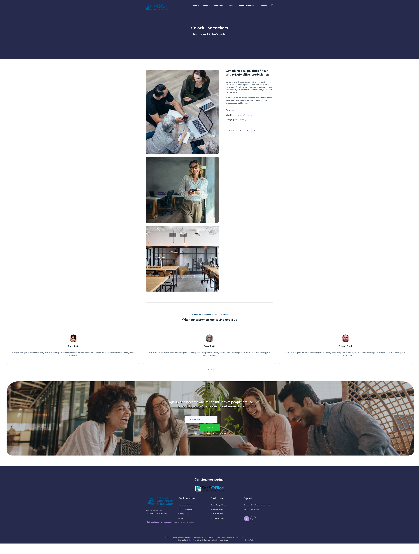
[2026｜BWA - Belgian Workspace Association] (156, 7)
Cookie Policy (249, 540)
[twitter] (241, 130)
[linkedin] (253, 518)
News (180, 518)
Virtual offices (217, 514)
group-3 (204, 34)
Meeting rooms (217, 518)
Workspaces (183, 514)
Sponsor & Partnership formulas (257, 505)
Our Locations (184, 505)
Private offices (217, 509)
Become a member (186, 522)
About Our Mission (185, 509)
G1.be (189, 540)
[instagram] (254, 130)
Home (195, 34)
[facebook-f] (247, 130)
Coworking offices (218, 505)
